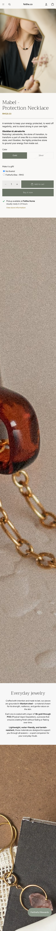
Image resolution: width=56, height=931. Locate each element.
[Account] (46, 4)
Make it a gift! (8, 166)
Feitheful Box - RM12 (15, 175)
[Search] (9, 4)
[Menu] (3, 4)
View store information (16, 207)
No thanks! (10, 171)
